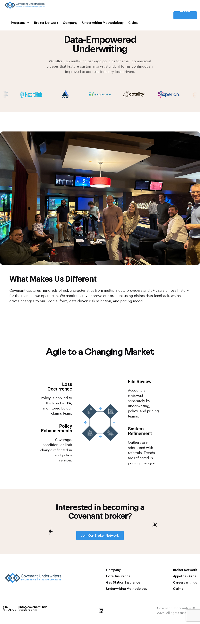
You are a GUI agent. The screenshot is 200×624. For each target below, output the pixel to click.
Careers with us (185, 582)
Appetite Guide (184, 576)
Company (70, 22)
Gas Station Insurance (123, 582)
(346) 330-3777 (9, 608)
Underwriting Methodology (103, 22)
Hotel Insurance (118, 576)
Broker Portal (185, 15)
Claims (133, 22)
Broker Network (46, 22)
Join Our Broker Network (100, 535)
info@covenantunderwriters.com (33, 608)
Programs (18, 22)
